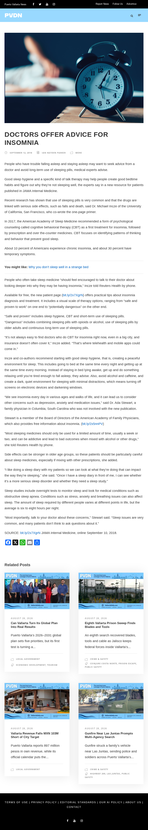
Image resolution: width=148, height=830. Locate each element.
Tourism (52, 665)
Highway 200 (97, 773)
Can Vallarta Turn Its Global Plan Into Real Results (34, 624)
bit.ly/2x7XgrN (73, 295)
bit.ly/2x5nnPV (92, 424)
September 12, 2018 (21, 152)
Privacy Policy (44, 802)
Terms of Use (17, 802)
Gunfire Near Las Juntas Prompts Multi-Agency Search (109, 735)
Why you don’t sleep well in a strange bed (58, 267)
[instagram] (54, 4)
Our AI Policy (110, 802)
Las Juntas (113, 773)
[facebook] (33, 4)
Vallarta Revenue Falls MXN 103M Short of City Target (34, 735)
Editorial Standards (78, 802)
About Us (133, 802)
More (78, 152)
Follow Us (118, 4)
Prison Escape (127, 663)
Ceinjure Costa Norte (103, 663)
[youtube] (47, 4)
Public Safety (93, 667)
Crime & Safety (99, 659)
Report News (102, 4)
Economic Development (31, 665)
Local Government (28, 659)
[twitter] (40, 4)
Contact (74, 807)
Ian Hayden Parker (54, 152)
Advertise (131, 4)
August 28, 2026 (22, 618)
